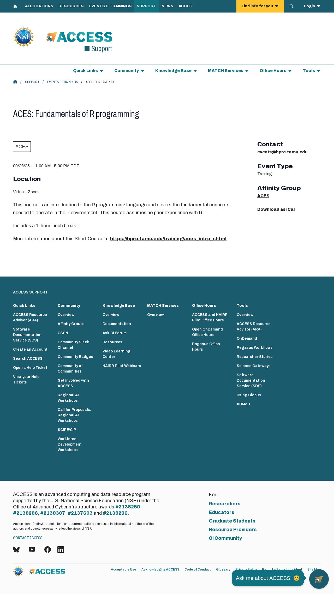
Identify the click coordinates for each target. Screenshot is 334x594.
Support (32, 82)
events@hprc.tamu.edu (282, 152)
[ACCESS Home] (15, 82)
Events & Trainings (62, 82)
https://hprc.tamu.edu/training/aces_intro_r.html (168, 238)
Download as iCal (276, 209)
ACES (21, 146)
